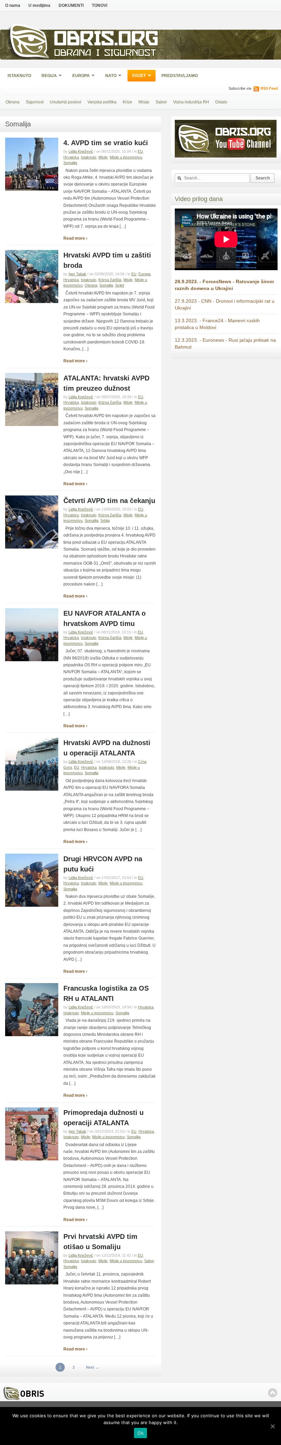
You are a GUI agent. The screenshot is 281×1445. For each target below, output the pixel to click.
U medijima (39, 5)
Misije (143, 102)
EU (140, 151)
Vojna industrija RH (191, 102)
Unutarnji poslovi (65, 102)
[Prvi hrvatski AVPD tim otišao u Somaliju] (31, 1283)
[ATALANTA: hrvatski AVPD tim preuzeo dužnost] (31, 424)
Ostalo (221, 102)
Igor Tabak (77, 274)
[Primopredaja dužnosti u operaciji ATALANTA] (31, 1159)
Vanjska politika (102, 102)
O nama (12, 5)
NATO (109, 76)
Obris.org (106, 40)
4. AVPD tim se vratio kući (105, 143)
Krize (127, 102)
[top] (272, 1392)
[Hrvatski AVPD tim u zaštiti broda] (31, 301)
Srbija (105, 520)
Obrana (12, 102)
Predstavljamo (179, 75)
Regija (47, 76)
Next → (92, 1367)
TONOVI (99, 5)
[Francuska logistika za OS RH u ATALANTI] (31, 1034)
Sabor (161, 102)
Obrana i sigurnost (105, 53)
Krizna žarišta (109, 280)
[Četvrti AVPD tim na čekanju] (31, 547)
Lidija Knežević (81, 151)
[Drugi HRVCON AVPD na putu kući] (31, 905)
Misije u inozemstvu (126, 157)
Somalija (70, 163)
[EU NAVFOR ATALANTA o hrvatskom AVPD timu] (31, 659)
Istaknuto (19, 75)
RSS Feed (269, 88)
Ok (140, 1433)
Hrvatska (71, 157)
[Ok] (272, 1426)
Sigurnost (35, 102)
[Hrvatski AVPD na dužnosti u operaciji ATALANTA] (31, 789)
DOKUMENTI (71, 5)
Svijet (136, 76)
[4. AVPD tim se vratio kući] (31, 189)
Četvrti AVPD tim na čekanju (109, 500)
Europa (79, 76)
